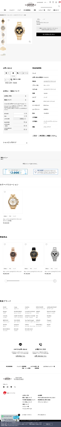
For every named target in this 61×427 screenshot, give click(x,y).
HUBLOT (38, 312)
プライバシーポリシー (14, 424)
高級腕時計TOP (3, 15)
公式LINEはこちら (20, 356)
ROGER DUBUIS (18, 312)
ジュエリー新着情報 (21, 366)
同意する (48, 424)
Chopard (49, 321)
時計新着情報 (9, 366)
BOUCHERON (6, 329)
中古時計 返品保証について (29, 399)
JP (45, 2)
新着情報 (37, 368)
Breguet (5, 312)
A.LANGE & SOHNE (30, 312)
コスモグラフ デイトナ (18, 15)
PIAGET (49, 325)
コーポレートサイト (27, 414)
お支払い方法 (26, 395)
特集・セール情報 (26, 368)
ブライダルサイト (42, 414)
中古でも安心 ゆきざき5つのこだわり (46, 397)
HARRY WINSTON (18, 316)
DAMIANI (16, 325)
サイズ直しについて (27, 402)
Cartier (16, 307)
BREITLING (6, 321)
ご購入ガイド (56, 10)
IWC (37, 316)
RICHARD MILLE (29, 329)
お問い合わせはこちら (40, 356)
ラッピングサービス (27, 408)
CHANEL (5, 316)
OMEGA (27, 307)
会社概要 (40, 395)
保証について (26, 404)
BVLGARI (16, 329)
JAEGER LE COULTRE (30, 316)
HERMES (38, 321)
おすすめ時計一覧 (35, 366)
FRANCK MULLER (51, 312)
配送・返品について (27, 397)
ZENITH (5, 325)
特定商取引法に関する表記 (44, 399)
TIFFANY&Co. (39, 325)
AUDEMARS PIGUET (52, 307)
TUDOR (30, 325)
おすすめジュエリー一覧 (49, 366)
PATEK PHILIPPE (40, 307)
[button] (54, 280)
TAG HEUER (17, 321)
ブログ (49, 10)
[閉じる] (19, 415)
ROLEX (5, 307)
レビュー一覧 (26, 406)
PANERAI (49, 316)
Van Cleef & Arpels (30, 321)
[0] (59, 2)
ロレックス (9, 15)
